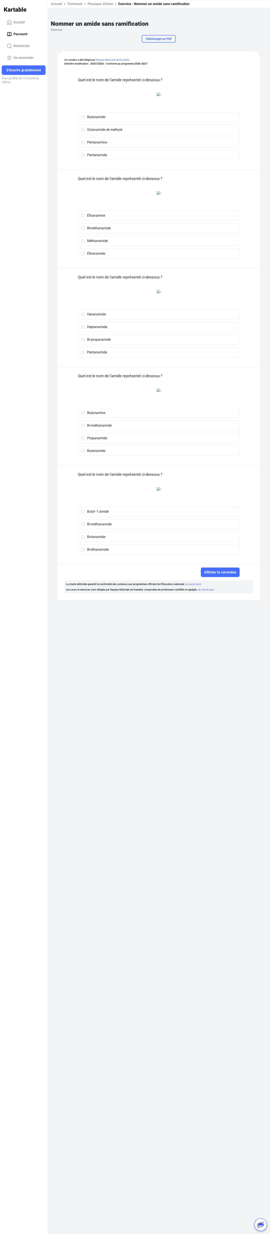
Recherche (22, 46)
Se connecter (24, 58)
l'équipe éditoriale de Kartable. (113, 59)
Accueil (19, 22)
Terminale (74, 4)
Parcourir (21, 34)
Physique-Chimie (100, 4)
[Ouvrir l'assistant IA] (261, 1225)
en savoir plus (193, 584)
